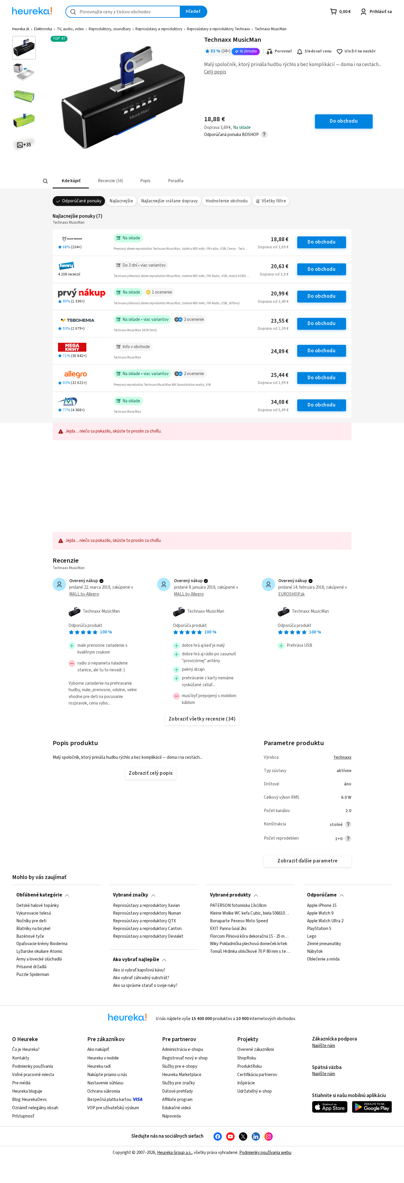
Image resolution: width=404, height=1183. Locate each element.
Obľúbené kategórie (39, 895)
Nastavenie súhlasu (105, 1083)
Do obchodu (321, 242)
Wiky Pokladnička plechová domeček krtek (248, 944)
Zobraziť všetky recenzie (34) (202, 719)
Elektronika (43, 29)
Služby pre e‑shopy (179, 1066)
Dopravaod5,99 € (273, 410)
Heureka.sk (20, 29)
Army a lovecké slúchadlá (39, 959)
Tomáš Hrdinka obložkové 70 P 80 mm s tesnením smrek (250, 952)
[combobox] (122, 12)
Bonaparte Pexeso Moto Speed (239, 921)
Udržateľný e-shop (254, 1091)
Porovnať (283, 51)
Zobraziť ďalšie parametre (307, 861)
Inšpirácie (246, 1083)
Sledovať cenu (318, 51)
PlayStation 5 (319, 928)
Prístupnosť (23, 1116)
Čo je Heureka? (26, 1049)
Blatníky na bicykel (33, 928)
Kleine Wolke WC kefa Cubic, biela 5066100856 (250, 913)
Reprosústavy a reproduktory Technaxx (218, 29)
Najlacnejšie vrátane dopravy (169, 201)
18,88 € (279, 240)
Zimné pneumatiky (324, 944)
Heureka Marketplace (181, 1075)
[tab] (71, 181)
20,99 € (279, 294)
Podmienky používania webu (265, 1153)
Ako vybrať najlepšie (136, 959)
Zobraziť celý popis (150, 773)
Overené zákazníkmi (255, 1049)
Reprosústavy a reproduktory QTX (144, 921)
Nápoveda (171, 1116)
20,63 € (279, 266)
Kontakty (20, 1058)
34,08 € (279, 402)
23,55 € (279, 321)
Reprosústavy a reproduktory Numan (147, 913)
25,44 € (279, 375)
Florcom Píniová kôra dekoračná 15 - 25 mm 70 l (250, 936)
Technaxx (342, 757)
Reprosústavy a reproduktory (158, 29)
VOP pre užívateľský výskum (113, 1108)
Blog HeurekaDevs (29, 1099)
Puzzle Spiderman (32, 974)
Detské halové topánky (37, 906)
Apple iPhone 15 (322, 906)
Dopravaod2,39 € (273, 328)
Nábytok (315, 952)
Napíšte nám (323, 1046)
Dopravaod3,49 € (273, 301)
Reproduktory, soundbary (110, 29)
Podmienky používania (32, 1066)
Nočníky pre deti (31, 921)
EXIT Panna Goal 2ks (228, 928)
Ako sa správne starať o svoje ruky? (145, 985)
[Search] (45, 181)
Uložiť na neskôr (360, 51)
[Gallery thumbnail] (24, 47)
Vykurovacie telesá (33, 913)
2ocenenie (194, 319)
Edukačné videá (176, 1108)
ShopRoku (246, 1058)
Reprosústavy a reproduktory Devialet (148, 936)
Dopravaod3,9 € (274, 274)
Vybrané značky (130, 895)
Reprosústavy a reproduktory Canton (147, 928)
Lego (311, 936)
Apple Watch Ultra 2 (325, 921)
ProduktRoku (249, 1066)
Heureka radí (99, 1066)
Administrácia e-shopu (182, 1049)
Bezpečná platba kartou (109, 1099)
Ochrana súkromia (103, 1091)
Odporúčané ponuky (82, 201)
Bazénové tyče (30, 936)
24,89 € (279, 352)
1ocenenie (162, 292)
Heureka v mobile (103, 1058)
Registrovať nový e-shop (185, 1058)
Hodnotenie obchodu (227, 201)
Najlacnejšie (121, 201)
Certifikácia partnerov (257, 1075)
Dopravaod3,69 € (273, 247)
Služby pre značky (178, 1083)
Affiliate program (177, 1099)
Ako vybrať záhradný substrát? (141, 978)
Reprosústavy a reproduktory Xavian (146, 906)
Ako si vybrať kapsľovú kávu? (139, 970)
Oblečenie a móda (323, 959)
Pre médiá (21, 1083)
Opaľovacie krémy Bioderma (41, 944)
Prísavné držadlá (31, 967)
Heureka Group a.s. (174, 1153)
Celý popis (215, 72)
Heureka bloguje (27, 1091)
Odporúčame (322, 895)
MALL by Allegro (84, 594)
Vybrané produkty (230, 895)
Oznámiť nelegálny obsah (35, 1108)
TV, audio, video (70, 29)
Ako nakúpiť (98, 1049)
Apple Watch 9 (320, 913)
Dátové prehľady (177, 1091)
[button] (71, 181)
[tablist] (168, 181)
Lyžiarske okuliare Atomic (39, 952)
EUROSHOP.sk (291, 594)
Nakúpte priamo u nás (107, 1075)
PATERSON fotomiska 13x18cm (238, 906)
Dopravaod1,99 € (273, 382)
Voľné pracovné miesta (33, 1075)
